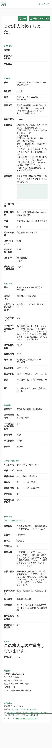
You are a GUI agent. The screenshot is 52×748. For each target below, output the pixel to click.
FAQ (48, 4)
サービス (42, 4)
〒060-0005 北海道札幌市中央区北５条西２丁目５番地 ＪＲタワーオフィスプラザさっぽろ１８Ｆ (27, 714)
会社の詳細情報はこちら (14, 521)
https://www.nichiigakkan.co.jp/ (26, 718)
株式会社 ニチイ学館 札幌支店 (24, 709)
